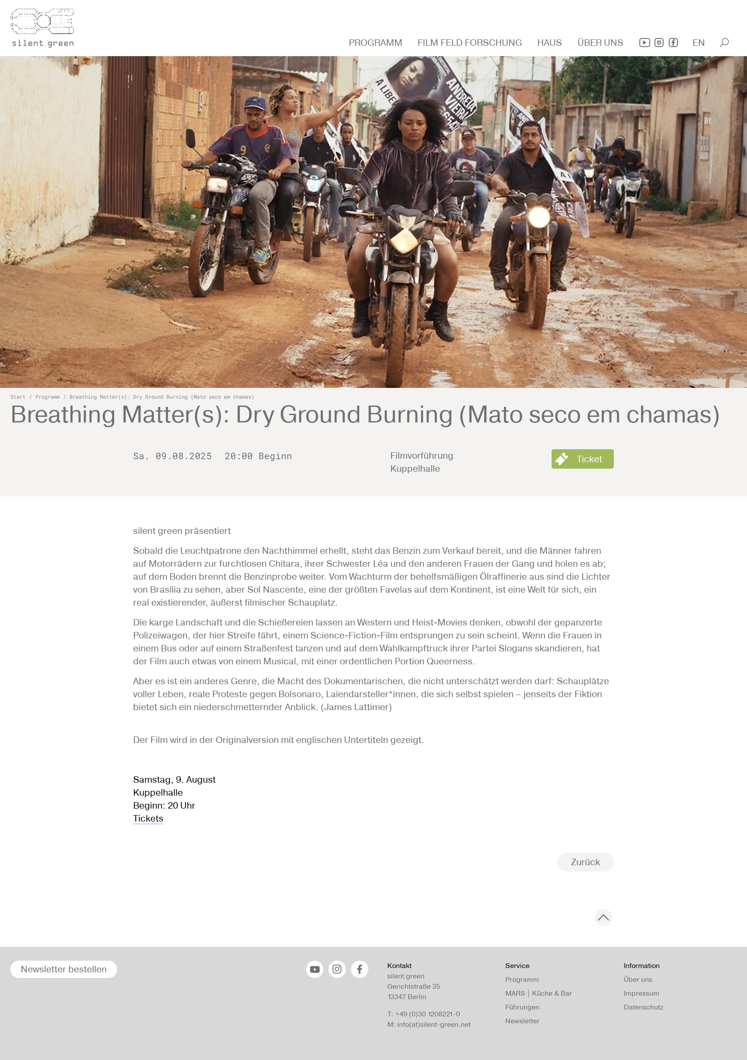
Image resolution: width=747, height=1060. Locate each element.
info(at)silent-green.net (434, 1024)
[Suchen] (724, 42)
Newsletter (522, 1021)
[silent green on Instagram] (659, 42)
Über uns (638, 979)
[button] (377, 43)
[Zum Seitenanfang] (603, 917)
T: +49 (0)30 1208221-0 (423, 1014)
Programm (47, 396)
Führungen (522, 1007)
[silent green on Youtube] (644, 42)
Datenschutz (643, 1007)
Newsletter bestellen (64, 969)
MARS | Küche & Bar (538, 993)
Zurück (585, 862)
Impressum (641, 993)
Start (18, 396)
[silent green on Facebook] (673, 42)
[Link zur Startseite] (47, 25)
